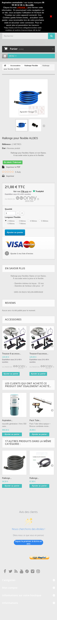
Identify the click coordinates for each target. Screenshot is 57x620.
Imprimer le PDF (13, 167)
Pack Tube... (35, 420)
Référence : (7, 144)
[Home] (5, 56)
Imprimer (10, 176)
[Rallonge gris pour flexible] (14, 462)
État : (4, 148)
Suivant (43, 125)
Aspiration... (7, 420)
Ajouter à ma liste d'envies (21, 254)
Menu (11, 56)
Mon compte (9, 587)
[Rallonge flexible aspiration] (41, 462)
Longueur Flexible (13, 217)
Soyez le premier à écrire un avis (28, 542)
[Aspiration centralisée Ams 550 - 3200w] (14, 405)
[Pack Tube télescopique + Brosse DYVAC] (41, 405)
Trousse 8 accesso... (11, 353)
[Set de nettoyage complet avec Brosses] (14, 338)
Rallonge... (7, 478)
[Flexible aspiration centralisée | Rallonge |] (21, 125)
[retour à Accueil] (5, 65)
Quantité (8, 209)
